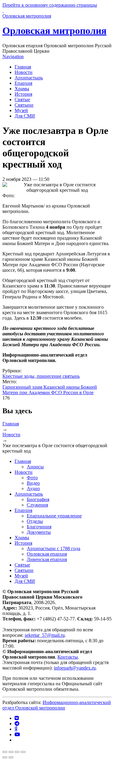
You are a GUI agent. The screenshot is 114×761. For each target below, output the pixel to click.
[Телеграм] (17, 723)
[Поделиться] (11, 752)
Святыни (24, 105)
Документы (39, 532)
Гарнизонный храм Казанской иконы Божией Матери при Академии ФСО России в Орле (49, 389)
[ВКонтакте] (17, 718)
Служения (37, 504)
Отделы (35, 521)
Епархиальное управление (54, 515)
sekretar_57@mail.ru (45, 635)
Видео (33, 483)
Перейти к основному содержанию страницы (49, 5)
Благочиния (39, 526)
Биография (38, 499)
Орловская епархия (47, 554)
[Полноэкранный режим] (17, 752)
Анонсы (35, 466)
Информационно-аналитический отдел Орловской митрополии (56, 705)
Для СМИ (25, 115)
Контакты (67, 657)
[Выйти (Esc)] (4, 752)
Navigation (13, 56)
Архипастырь (29, 77)
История (23, 94)
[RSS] (16, 740)
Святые (22, 99)
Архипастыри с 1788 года (53, 548)
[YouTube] (17, 734)
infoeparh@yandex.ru (75, 667)
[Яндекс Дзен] (16, 729)
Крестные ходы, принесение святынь (41, 376)
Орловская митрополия (54, 30)
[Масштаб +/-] (23, 752)
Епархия (23, 83)
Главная (23, 66)
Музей (21, 110)
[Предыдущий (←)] (4, 757)
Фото (32, 477)
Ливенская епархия (47, 559)
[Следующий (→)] (11, 757)
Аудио (33, 488)
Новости (24, 72)
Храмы (22, 88)
